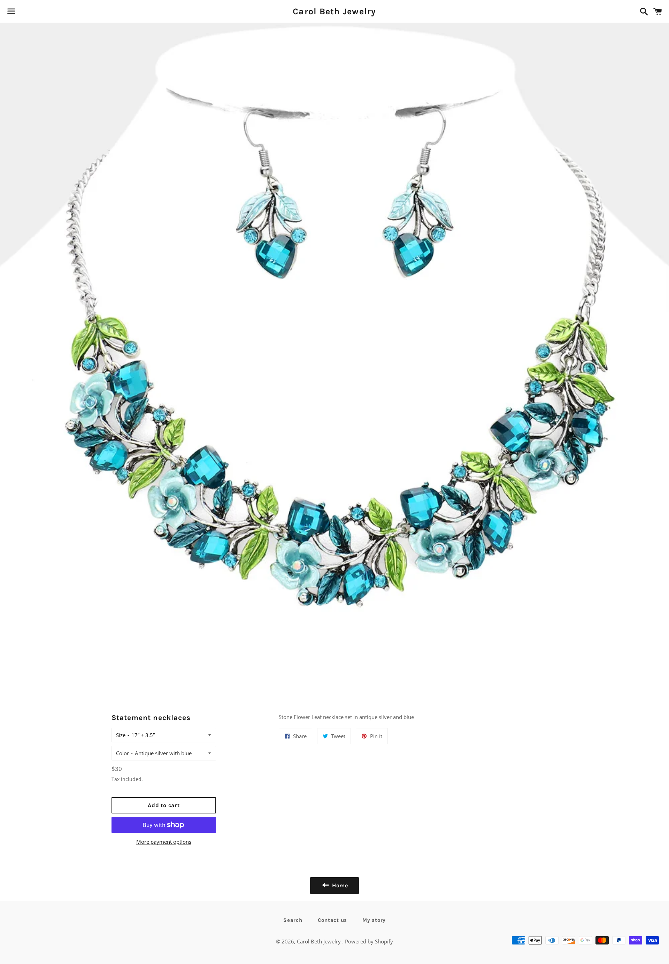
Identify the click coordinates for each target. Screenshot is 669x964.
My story (374, 920)
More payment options (163, 841)
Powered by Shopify (369, 941)
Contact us (332, 920)
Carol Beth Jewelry (334, 11)
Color (122, 753)
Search (292, 920)
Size (120, 735)
